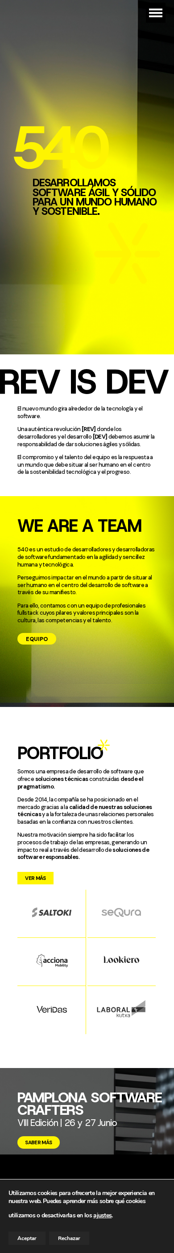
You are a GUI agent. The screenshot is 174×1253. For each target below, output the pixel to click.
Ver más (35, 878)
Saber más (38, 1142)
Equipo (37, 639)
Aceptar (27, 1238)
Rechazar (69, 1238)
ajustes (102, 1216)
